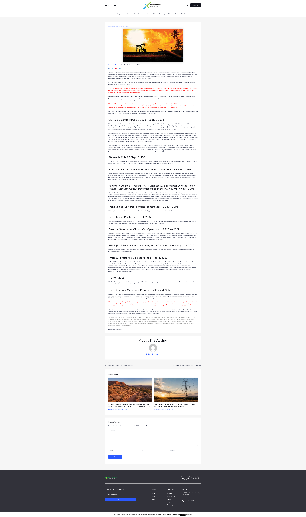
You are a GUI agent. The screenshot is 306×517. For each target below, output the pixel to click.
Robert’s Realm (138, 14)
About (191, 14)
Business (129, 14)
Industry (148, 14)
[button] (188, 5)
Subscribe (120, 499)
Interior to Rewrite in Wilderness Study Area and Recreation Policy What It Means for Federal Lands (129, 405)
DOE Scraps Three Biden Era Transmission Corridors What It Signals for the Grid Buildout (175, 405)
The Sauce (184, 14)
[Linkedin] (115, 5)
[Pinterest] (116, 68)
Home (113, 14)
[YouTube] (106, 5)
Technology (162, 14)
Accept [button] (183, 514)
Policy (154, 14)
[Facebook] (109, 5)
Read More (189, 514)
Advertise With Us (173, 14)
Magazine (120, 14)
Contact (154, 499)
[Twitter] (112, 5)
